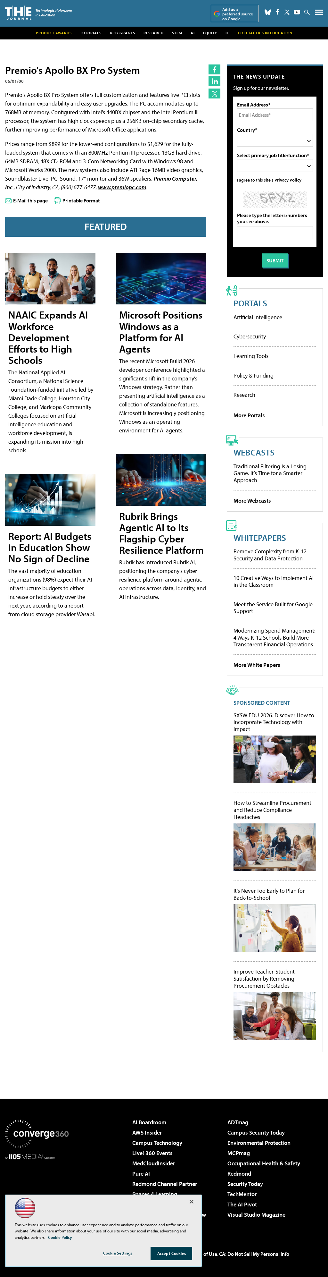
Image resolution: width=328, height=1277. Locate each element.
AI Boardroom (149, 1122)
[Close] (191, 1202)
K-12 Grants (122, 32)
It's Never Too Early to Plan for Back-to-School (269, 894)
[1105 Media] (37, 1192)
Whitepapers (260, 537)
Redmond (239, 1173)
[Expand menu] (318, 14)
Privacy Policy (288, 180)
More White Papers (257, 664)
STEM (177, 32)
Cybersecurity (250, 336)
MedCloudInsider (153, 1163)
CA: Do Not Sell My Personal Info (254, 1254)
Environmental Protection (259, 1142)
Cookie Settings (117, 1253)
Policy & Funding (254, 375)
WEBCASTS (254, 452)
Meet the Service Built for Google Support (273, 607)
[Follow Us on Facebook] (278, 12)
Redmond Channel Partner (164, 1184)
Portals (250, 303)
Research (154, 32)
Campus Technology (157, 1142)
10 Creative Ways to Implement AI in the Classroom (274, 581)
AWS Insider (147, 1132)
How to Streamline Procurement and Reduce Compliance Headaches (272, 809)
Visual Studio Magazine (256, 1214)
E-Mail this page (30, 200)
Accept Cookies (171, 1253)
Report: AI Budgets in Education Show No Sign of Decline (49, 547)
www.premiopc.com (122, 187)
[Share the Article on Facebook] (214, 69)
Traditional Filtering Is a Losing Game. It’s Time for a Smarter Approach (270, 473)
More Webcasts (252, 500)
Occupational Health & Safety (263, 1163)
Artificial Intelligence (258, 317)
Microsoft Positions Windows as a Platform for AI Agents (160, 331)
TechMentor (242, 1194)
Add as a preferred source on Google (237, 14)
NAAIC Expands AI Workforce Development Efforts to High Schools (48, 337)
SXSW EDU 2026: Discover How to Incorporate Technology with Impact (274, 722)
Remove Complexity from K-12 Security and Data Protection (270, 555)
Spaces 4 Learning (154, 1194)
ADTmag (237, 1122)
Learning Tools (251, 356)
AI (193, 32)
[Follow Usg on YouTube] (297, 12)
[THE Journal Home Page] (38, 12)
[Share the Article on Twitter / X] (214, 93)
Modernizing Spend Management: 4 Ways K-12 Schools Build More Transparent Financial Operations (275, 637)
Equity (210, 32)
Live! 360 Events (152, 1153)
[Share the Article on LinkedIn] (214, 81)
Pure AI (141, 1173)
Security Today (245, 1184)
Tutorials (91, 32)
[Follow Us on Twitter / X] (287, 12)
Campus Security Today (256, 1132)
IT (227, 32)
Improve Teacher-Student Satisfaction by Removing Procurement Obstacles (264, 978)
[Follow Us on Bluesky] (268, 12)
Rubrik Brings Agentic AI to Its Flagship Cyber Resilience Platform (161, 533)
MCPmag (238, 1153)
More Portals (249, 415)
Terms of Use (203, 1254)
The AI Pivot (242, 1204)
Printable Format (81, 200)
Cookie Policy (60, 1237)
